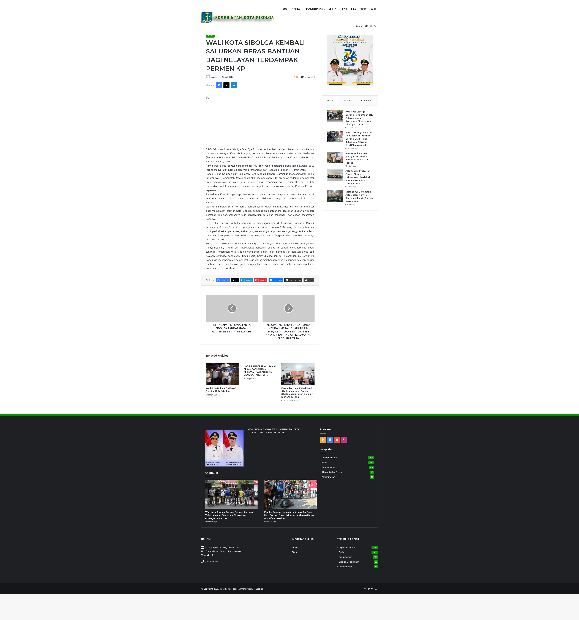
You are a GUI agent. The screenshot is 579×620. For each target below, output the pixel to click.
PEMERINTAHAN (314, 9)
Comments (367, 100)
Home (294, 547)
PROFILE (296, 9)
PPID (344, 9)
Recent (330, 100)
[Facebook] (219, 85)
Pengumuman (328, 467)
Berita (210, 35)
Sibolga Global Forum (331, 472)
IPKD (353, 9)
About (294, 552)
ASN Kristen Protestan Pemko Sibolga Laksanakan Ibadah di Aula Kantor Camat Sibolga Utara (357, 177)
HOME (284, 9)
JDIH (373, 9)
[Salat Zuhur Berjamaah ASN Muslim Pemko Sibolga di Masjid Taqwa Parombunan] (335, 196)
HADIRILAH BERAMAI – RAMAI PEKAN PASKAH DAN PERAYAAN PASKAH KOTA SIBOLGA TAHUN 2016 (260, 370)
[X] (226, 85)
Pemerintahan (328, 477)
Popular (348, 100)
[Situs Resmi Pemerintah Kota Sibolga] (239, 17)
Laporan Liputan (329, 457)
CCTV (363, 9)
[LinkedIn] (234, 85)
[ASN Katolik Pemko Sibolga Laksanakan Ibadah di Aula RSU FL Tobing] (335, 157)
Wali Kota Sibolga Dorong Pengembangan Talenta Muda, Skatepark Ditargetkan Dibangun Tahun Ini (359, 118)
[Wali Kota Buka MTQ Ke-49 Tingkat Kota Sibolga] (222, 374)
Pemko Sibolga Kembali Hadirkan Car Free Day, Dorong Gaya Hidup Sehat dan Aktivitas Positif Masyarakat (358, 139)
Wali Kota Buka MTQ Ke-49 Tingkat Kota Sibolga (221, 389)
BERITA (332, 9)
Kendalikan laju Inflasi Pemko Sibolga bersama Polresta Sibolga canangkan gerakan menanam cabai (297, 392)
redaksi (214, 77)
